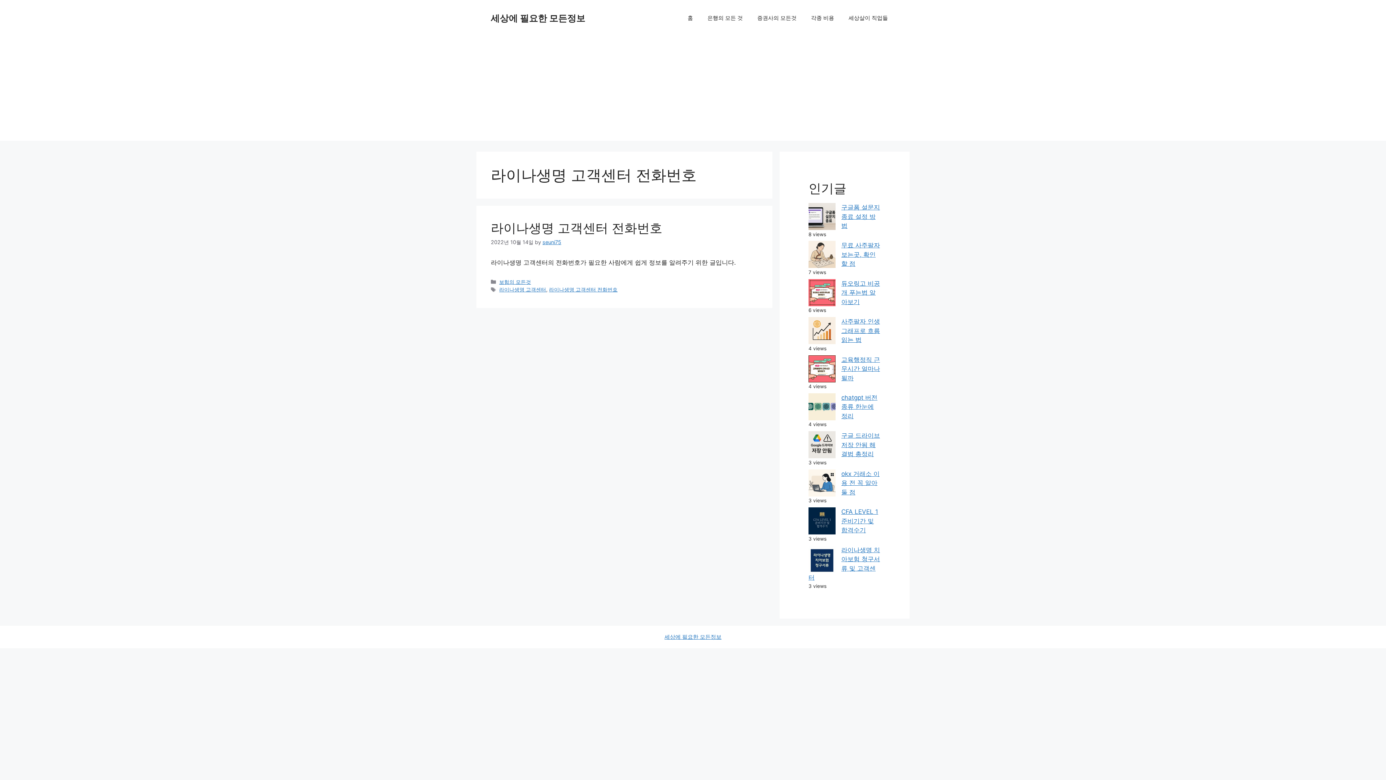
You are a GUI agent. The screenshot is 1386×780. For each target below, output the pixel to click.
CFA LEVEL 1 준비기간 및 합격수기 (859, 521)
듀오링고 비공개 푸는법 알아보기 (860, 293)
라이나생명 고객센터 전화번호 (576, 227)
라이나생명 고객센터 (522, 289)
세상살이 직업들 (868, 17)
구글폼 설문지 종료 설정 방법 (860, 216)
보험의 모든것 (515, 282)
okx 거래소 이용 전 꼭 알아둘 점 (860, 483)
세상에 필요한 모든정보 (538, 18)
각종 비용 (822, 17)
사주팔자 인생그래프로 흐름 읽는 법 (860, 330)
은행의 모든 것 (725, 17)
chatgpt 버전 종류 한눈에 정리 (859, 407)
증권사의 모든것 (777, 17)
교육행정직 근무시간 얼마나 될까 (860, 369)
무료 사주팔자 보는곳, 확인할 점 (860, 254)
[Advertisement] (693, 90)
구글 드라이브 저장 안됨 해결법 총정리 (860, 445)
